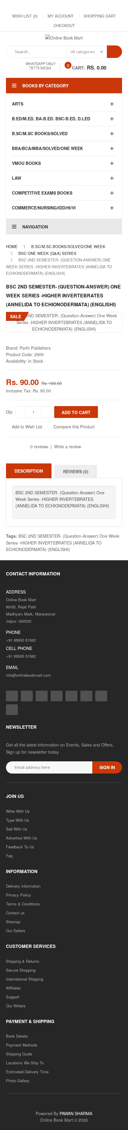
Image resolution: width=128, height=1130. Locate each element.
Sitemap (13, 921)
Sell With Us (16, 829)
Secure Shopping (20, 970)
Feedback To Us (20, 847)
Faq (9, 855)
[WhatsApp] (106, 6)
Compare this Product (74, 427)
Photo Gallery (17, 1080)
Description (29, 471)
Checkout (64, 25)
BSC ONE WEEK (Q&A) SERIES (47, 253)
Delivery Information (23, 886)
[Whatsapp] (12, 709)
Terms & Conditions (23, 904)
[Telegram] (70, 6)
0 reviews (39, 446)
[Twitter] (46, 6)
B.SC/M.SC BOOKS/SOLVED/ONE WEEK (68, 246)
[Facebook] (23, 6)
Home (12, 246)
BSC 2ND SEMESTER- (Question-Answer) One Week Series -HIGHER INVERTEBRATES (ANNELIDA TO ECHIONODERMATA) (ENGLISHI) (59, 266)
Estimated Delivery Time (27, 1071)
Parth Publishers (35, 348)
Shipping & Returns (22, 961)
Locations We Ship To (25, 1063)
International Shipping (24, 979)
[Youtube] (82, 6)
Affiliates (13, 988)
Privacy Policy (18, 895)
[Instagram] (35, 6)
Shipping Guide (19, 1054)
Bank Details (17, 1036)
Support (12, 997)
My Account (61, 16)
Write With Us (18, 811)
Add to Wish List (27, 427)
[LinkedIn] (58, 6)
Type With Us (17, 820)
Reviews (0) (75, 471)
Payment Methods (22, 1045)
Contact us (15, 913)
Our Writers (16, 1006)
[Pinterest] (94, 6)
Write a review (67, 446)
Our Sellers (15, 930)
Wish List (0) (25, 16)
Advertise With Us (21, 838)
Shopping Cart (100, 16)
